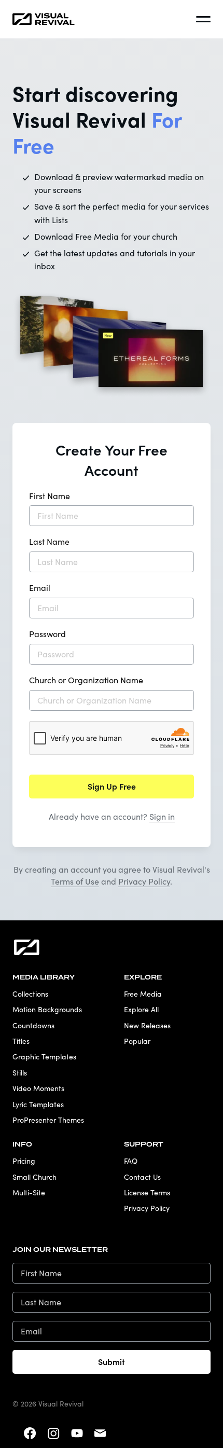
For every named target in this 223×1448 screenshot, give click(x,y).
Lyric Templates (38, 1104)
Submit (111, 1361)
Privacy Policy (144, 881)
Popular (137, 1041)
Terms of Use (75, 881)
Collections (30, 994)
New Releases (147, 1025)
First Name (49, 495)
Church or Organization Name (86, 679)
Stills (19, 1073)
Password (47, 633)
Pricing (23, 1161)
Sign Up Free (112, 786)
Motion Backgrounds (47, 1009)
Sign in (162, 816)
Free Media (143, 994)
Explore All (141, 1009)
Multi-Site (28, 1192)
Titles (21, 1041)
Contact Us (142, 1177)
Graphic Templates (44, 1056)
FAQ (130, 1161)
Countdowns (33, 1025)
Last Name (49, 541)
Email (39, 587)
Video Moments (38, 1088)
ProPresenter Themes (48, 1120)
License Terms (147, 1192)
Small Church (34, 1177)
